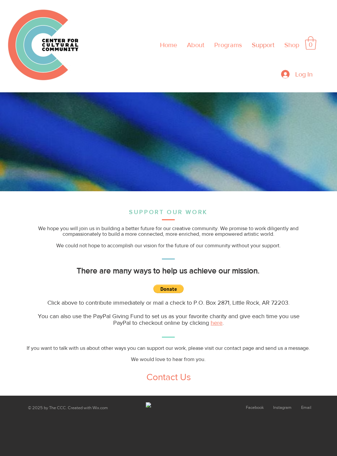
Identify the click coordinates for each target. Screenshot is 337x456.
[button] (310, 42)
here (216, 322)
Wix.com (100, 407)
